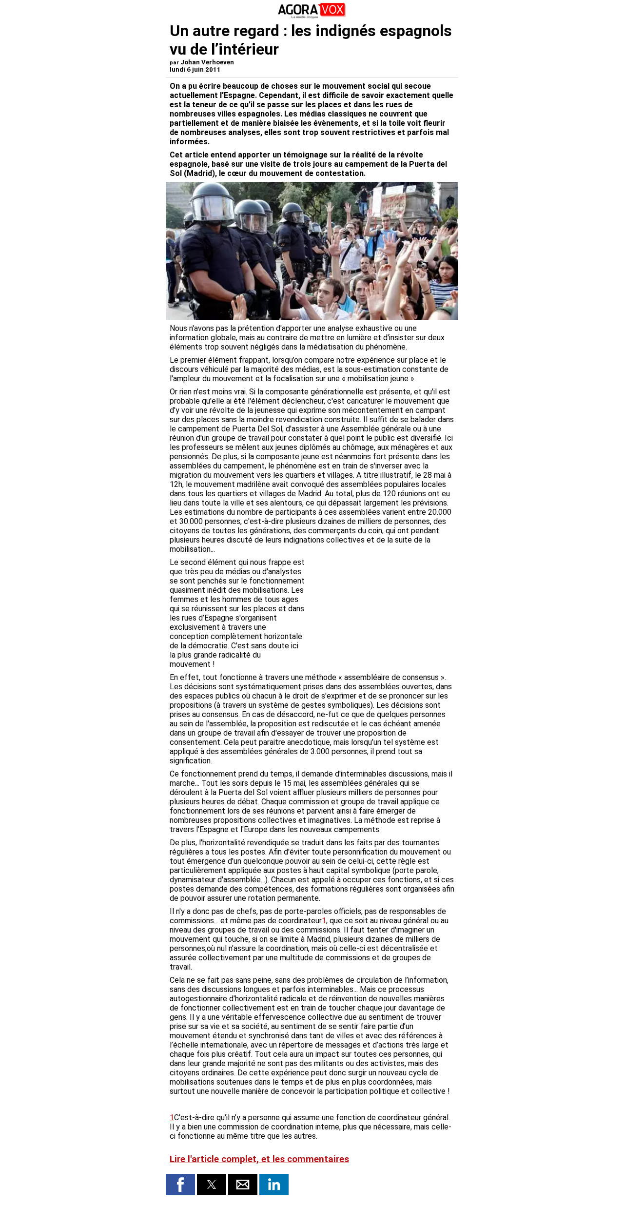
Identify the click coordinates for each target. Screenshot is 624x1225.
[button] (180, 1184)
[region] (381, 609)
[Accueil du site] (312, 16)
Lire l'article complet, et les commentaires (259, 1159)
